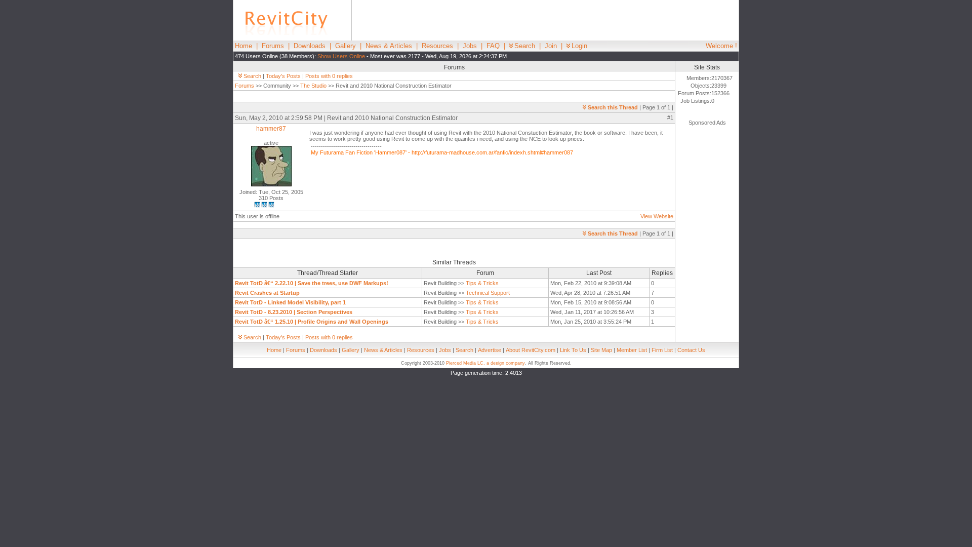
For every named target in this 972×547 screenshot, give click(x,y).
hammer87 (271, 128)
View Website (656, 216)
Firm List (662, 350)
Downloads (310, 46)
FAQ (493, 46)
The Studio (313, 86)
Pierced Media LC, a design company (485, 363)
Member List (632, 350)
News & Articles (389, 46)
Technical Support (488, 293)
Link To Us (573, 350)
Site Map (601, 350)
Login (579, 46)
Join (551, 46)
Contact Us (691, 350)
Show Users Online (341, 56)
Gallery (345, 46)
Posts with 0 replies (329, 76)
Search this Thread (613, 107)
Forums (273, 46)
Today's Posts (283, 76)
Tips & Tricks (482, 283)
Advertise (489, 350)
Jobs (470, 46)
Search (524, 46)
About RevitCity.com (530, 350)
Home (243, 46)
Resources (437, 46)
